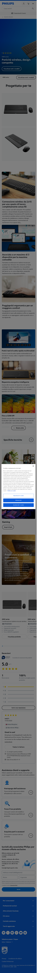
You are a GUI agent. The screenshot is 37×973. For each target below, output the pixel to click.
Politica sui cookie (23, 491)
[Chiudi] (32, 466)
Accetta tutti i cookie (17, 505)
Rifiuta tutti (18, 500)
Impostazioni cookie (18, 496)
